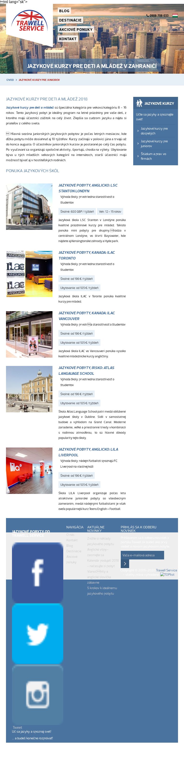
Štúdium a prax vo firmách (153, 156)
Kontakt (68, 38)
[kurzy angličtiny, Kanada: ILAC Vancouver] (29, 335)
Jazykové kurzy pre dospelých (154, 130)
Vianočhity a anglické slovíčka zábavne (99, 577)
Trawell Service (29, 25)
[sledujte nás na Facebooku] (37, 601)
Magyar (175, 15)
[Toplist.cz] (167, 574)
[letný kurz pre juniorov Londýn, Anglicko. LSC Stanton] (29, 207)
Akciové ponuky (76, 29)
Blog (64, 10)
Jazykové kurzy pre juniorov (154, 143)
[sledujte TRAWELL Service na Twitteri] (37, 662)
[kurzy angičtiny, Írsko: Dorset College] (29, 275)
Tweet (17, 727)
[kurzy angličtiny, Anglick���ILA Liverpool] (29, 472)
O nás (70, 534)
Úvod (10, 79)
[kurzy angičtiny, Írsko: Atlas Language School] (29, 390)
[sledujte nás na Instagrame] (37, 723)
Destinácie (70, 20)
